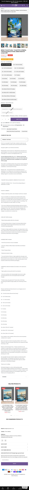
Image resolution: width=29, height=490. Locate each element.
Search (13, 488)
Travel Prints (24, 131)
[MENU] (1, 5)
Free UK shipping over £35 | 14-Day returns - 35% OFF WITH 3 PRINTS (14, 2)
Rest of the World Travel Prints (13, 131)
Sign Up (14, 463)
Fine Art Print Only (6, 105)
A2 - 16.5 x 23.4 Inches (7, 71)
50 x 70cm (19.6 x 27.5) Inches (8, 96)
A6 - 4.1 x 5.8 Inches (6, 64)
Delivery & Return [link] (15, 115)
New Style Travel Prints (12, 129)
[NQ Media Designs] (15, 5)
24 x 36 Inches (23, 85)
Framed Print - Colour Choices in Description (12, 109)
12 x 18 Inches (13, 82)
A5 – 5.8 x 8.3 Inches (17, 64)
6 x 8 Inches (4, 78)
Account (20, 488)
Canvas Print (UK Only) (7, 112)
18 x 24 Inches (14, 85)
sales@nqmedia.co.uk (9, 428)
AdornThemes (14, 475)
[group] (14, 27)
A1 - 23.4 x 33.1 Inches (19, 71)
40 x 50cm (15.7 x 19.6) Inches (8, 92)
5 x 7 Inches (17, 75)
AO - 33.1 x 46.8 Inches (7, 75)
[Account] (22, 5)
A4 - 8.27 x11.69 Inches (7, 68)
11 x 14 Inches (21, 78)
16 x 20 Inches (22, 82)
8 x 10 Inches (12, 78)
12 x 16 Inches (5, 82)
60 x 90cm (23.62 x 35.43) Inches (9, 99)
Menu (8, 488)
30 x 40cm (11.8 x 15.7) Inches (8, 89)
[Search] (4, 5)
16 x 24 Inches (5, 85)
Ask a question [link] (24, 115)
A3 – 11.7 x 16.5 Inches (19, 68)
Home (2, 8)
